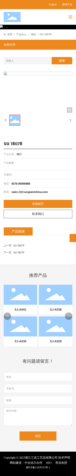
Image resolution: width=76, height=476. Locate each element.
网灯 (33, 34)
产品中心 (21, 34)
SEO (49, 462)
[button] (7, 316)
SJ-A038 (56, 309)
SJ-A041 (20, 309)
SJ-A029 (56, 341)
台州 (39, 462)
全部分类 (9, 44)
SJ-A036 (20, 341)
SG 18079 (18, 252)
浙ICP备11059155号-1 (38, 467)
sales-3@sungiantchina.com (29, 191)
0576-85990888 (20, 183)
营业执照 (61, 462)
